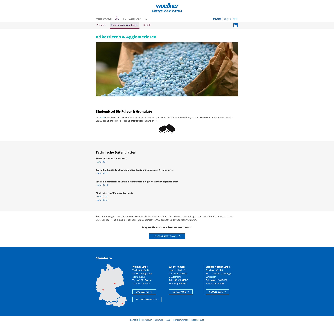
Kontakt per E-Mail (141, 283)
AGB (168, 319)
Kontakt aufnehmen (165, 236)
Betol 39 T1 (102, 173)
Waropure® (135, 18)
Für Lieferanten (180, 319)
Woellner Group (104, 18)
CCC (117, 18)
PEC (124, 18)
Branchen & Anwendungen (124, 24)
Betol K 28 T (102, 196)
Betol (102, 117)
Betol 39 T (102, 161)
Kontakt (147, 24)
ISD (145, 18)
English (227, 18)
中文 (235, 18)
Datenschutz (197, 319)
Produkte (101, 24)
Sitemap (159, 319)
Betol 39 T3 (102, 185)
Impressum (146, 319)
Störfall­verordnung (147, 299)
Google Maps (143, 291)
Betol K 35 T (102, 199)
